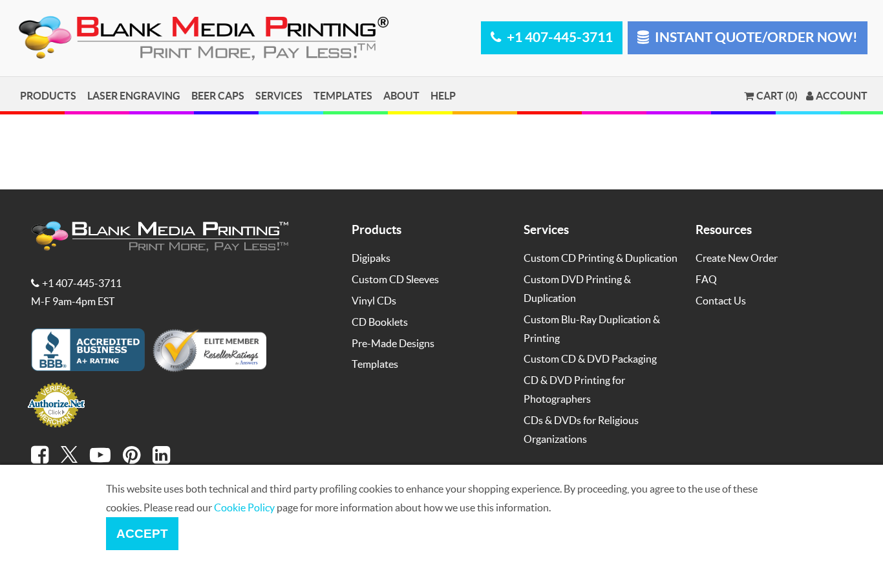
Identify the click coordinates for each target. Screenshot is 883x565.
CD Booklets (380, 321)
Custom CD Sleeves (395, 279)
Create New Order (737, 257)
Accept (142, 533)
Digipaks (371, 257)
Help (443, 95)
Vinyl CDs (374, 300)
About (401, 95)
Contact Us (721, 300)
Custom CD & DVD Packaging (590, 358)
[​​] (39, 455)
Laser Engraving (133, 95)
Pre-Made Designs (393, 343)
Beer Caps (217, 95)
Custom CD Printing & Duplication (600, 257)
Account (841, 96)
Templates (343, 95)
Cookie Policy (244, 507)
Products (48, 95)
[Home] (206, 58)
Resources (724, 229)
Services (279, 95)
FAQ (706, 279)
